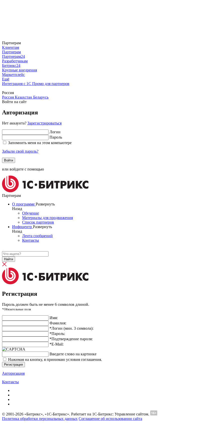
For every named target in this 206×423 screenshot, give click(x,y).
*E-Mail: (56, 344)
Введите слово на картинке (72, 354)
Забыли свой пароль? (20, 151)
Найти (8, 259)
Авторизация (13, 373)
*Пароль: (57, 333)
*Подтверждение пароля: (71, 339)
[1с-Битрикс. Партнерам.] (45, 191)
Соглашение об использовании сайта (110, 418)
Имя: (53, 318)
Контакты (10, 382)
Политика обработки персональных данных (40, 418)
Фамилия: (57, 323)
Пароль (55, 137)
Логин (55, 132)
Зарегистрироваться (44, 123)
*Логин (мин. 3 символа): (71, 328)
